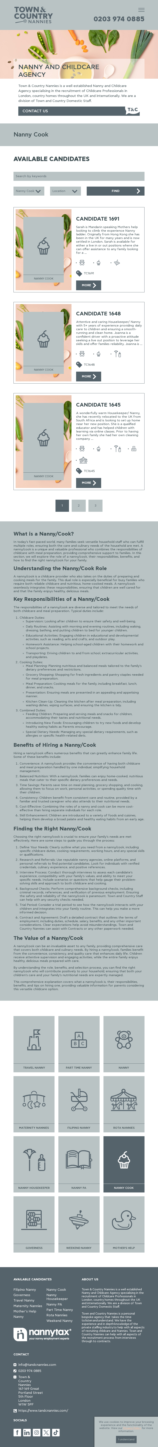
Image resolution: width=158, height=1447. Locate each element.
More (86, 285)
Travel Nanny (23, 1300)
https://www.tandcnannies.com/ (31, 1410)
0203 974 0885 (119, 19)
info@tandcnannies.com (31, 1364)
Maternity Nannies (27, 1306)
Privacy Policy (132, 1428)
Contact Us (35, 111)
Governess (21, 1295)
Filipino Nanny (24, 1289)
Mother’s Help (24, 1311)
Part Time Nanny (59, 1309)
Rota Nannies (56, 1315)
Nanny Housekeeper (57, 1297)
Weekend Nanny (59, 1320)
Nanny (18, 1316)
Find (115, 191)
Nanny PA (54, 1304)
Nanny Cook (56, 1289)
